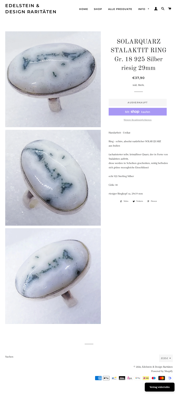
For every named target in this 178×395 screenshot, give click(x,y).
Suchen (9, 356)
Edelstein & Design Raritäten (30, 8)
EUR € (164, 358)
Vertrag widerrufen (160, 387)
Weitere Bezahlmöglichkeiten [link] (138, 119)
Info (142, 9)
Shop (98, 9)
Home (83, 9)
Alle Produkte (120, 9)
